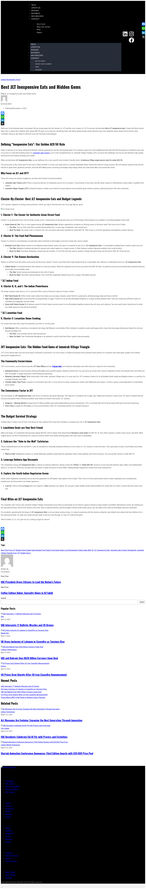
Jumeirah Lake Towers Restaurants (123, 550)
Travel (18, 80)
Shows (7, 803)
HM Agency (9, 781)
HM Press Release (12, 787)
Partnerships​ (12, 650)
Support (39, 32)
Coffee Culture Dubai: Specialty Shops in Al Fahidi (27, 593)
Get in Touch (41, 24)
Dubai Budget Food (38, 550)
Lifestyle (35, 8)
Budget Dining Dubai (23, 550)
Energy (3, 666)
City (2, 728)
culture (3, 80)
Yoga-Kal (8, 878)
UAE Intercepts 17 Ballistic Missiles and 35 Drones (27, 625)
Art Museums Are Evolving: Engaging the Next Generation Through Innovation (41, 720)
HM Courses (10, 784)
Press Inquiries (11, 861)
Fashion (35, 10)
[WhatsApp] (73, 116)
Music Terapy (10, 875)
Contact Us (9, 853)
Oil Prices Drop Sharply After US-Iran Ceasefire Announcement (34, 674)
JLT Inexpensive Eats (102, 550)
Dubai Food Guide (52, 550)
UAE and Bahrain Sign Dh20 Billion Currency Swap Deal (29, 658)
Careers (8, 858)
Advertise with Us (11, 856)
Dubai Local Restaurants (69, 550)
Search (3, 598)
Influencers (37, 16)
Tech (33, 5)
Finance (4, 650)
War (2, 617)
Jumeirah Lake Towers (41, 153)
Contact (35, 19)
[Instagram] (131, 34)
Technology (10, 712)
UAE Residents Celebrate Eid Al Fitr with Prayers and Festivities (34, 737)
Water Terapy (10, 872)
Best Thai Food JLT (8, 550)
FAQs (38, 29)
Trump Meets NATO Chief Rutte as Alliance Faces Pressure (23, 697)
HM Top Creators (11, 789)
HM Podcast (10, 792)
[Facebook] (131, 40)
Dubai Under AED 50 (85, 550)
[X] (73, 123)
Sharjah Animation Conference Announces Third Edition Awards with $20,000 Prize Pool (47, 753)
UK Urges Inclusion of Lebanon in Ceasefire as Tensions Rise (33, 641)
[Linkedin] (125, 34)
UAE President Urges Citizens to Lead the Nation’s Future (31, 582)
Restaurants (11, 80)
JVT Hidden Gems (24, 553)
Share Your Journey (43, 27)
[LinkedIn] (73, 120)
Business (35, 13)
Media (3, 633)
